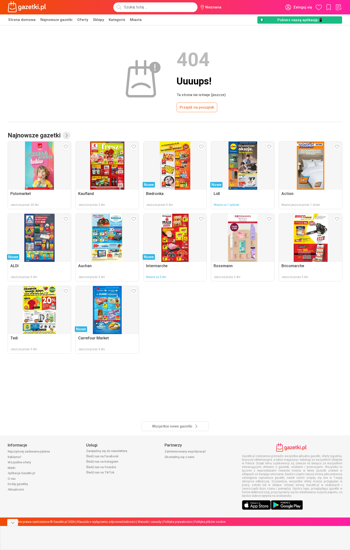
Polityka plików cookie (209, 522)
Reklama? (14, 457)
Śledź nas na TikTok (100, 472)
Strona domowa (22, 20)
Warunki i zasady (149, 522)
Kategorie (117, 20)
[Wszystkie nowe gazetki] (66, 135)
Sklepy (98, 20)
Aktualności (16, 489)
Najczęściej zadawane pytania (29, 451)
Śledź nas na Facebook (102, 456)
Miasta (136, 20)
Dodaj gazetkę (18, 484)
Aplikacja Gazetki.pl (21, 473)
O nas (12, 478)
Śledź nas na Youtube (101, 467)
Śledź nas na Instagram (102, 461)
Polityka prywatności (177, 522)
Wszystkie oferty (19, 462)
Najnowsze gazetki (56, 20)
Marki (11, 468)
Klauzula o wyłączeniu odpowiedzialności (106, 522)
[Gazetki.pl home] (28, 7)
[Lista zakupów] (338, 7)
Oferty (82, 20)
